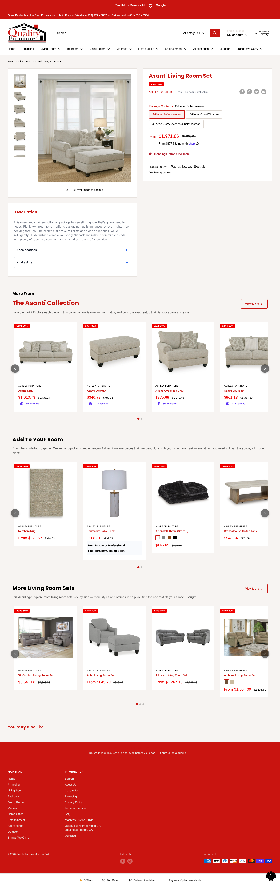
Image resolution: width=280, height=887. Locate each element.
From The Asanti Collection (192, 92)
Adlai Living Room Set (100, 675)
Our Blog (70, 835)
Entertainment (173, 48)
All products (24, 61)
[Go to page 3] (143, 704)
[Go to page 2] (141, 419)
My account (235, 34)
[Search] (215, 33)
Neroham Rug (26, 531)
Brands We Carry (247, 48)
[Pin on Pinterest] (249, 91)
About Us (70, 784)
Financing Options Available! (171, 153)
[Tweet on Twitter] (256, 91)
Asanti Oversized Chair (169, 390)
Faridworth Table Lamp (101, 531)
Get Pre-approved (160, 172)
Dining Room (97, 48)
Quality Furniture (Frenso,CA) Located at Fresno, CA (83, 827)
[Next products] (265, 368)
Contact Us (72, 790)
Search (69, 778)
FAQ (67, 814)
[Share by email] (263, 91)
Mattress (121, 48)
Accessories (201, 48)
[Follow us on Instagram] (130, 861)
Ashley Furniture (161, 92)
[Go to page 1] (138, 418)
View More (252, 303)
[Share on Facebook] (242, 91)
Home (11, 48)
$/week (199, 166)
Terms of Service (75, 808)
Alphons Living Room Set (239, 675)
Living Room (48, 48)
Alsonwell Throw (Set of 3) (171, 531)
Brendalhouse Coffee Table (241, 531)
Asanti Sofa (25, 390)
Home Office (146, 48)
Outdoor (225, 48)
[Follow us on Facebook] (122, 861)
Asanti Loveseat (234, 390)
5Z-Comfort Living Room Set (35, 675)
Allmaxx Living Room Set (171, 675)
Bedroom (72, 48)
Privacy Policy (74, 802)
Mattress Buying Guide (79, 819)
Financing (28, 48)
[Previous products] (15, 368)
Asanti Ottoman (96, 390)
